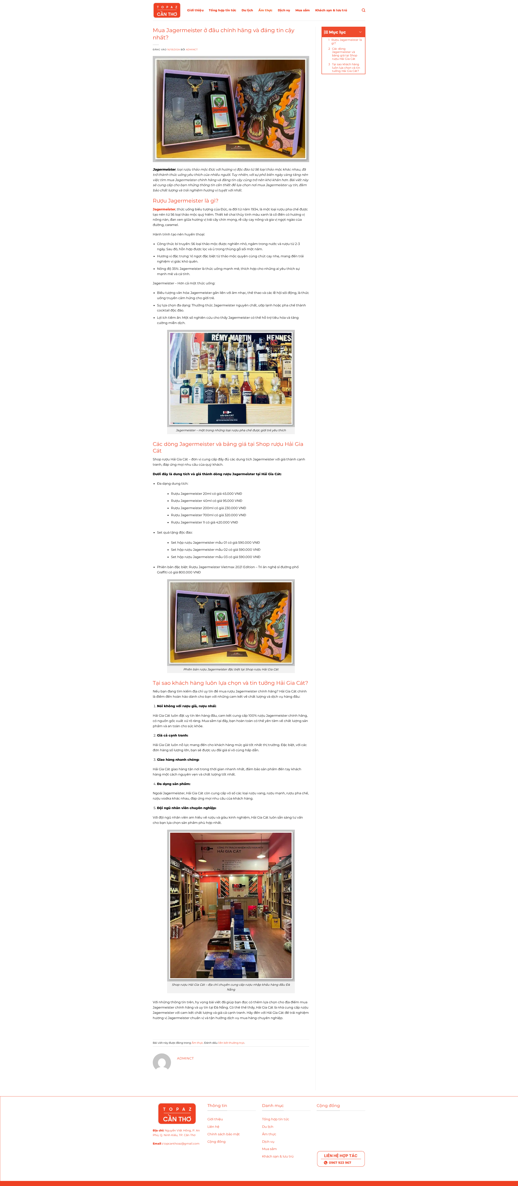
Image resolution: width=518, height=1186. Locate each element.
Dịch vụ (284, 10)
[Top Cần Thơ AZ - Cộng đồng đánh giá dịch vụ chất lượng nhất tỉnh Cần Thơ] (167, 10)
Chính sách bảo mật (223, 1134)
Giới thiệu (195, 10)
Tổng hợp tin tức (222, 10)
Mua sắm (302, 10)
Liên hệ (213, 1127)
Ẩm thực (265, 10)
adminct (192, 49)
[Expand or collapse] (360, 32)
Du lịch (247, 10)
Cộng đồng (216, 1142)
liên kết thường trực (231, 1042)
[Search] (363, 10)
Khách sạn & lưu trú (331, 10)
